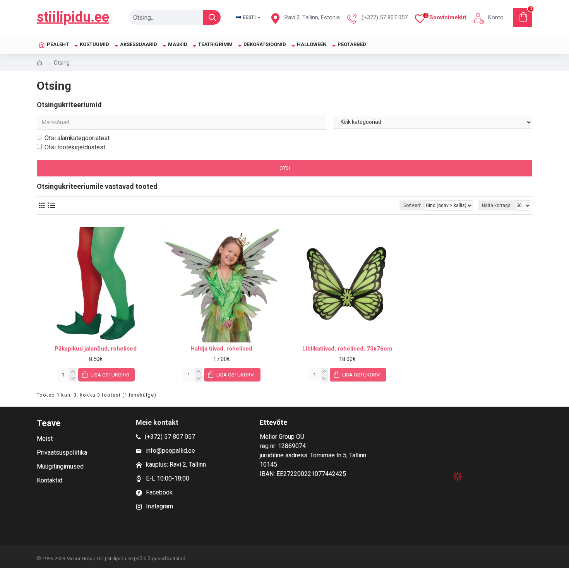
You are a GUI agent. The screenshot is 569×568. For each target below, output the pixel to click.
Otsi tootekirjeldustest (75, 147)
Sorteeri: (412, 205)
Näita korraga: (497, 205)
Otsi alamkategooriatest (77, 138)
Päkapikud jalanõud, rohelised (96, 348)
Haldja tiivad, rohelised (221, 348)
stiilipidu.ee (73, 17)
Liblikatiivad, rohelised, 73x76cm (347, 348)
